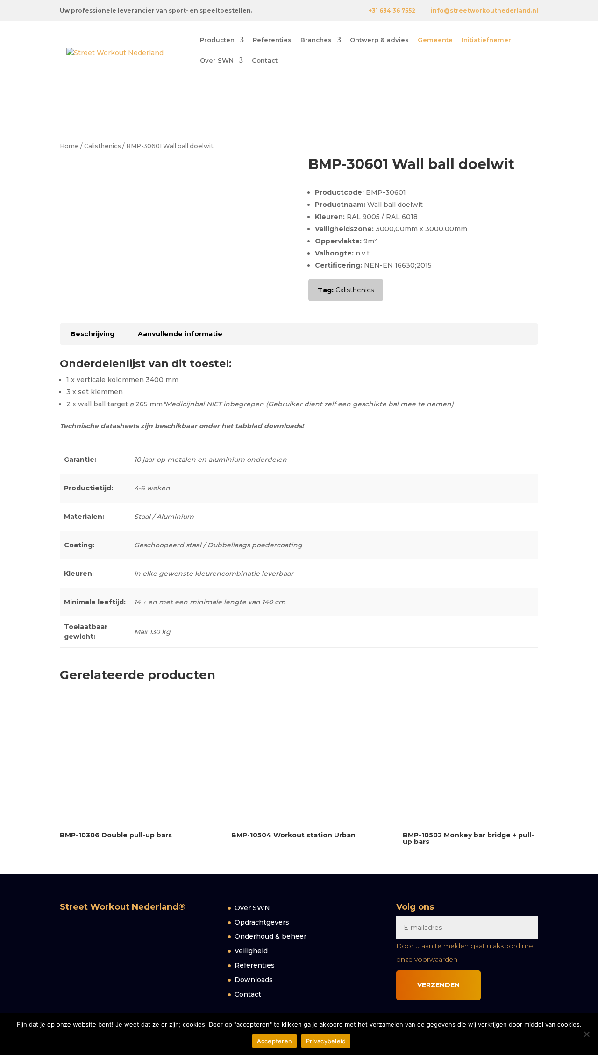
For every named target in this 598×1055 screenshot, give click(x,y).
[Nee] (586, 1034)
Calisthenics (102, 145)
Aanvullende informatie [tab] (180, 334)
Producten (217, 39)
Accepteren (274, 1041)
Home (69, 145)
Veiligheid (251, 951)
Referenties (272, 39)
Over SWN (217, 60)
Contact (265, 60)
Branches (316, 39)
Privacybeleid (326, 1041)
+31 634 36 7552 (392, 10)
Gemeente (435, 39)
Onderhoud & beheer (270, 936)
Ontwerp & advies (379, 39)
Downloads (254, 980)
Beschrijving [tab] (92, 334)
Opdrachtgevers (262, 922)
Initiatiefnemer (486, 39)
